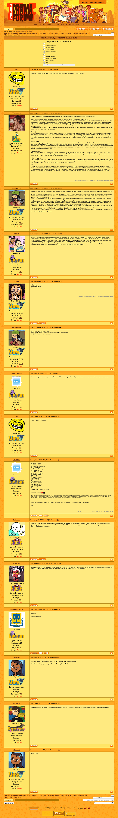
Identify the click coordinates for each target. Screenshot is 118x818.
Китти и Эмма (50, 47)
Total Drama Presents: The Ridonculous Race (55, 33)
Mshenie (18, 31)
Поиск (83, 24)
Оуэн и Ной (49, 54)
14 (59, 703)
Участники (60, 24)
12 (59, 609)
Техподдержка (59, 809)
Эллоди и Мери (50, 49)
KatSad (16, 234)
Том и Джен (49, 43)
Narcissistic (16, 113)
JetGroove (29, 31)
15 (59, 749)
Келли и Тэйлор (50, 56)
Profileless (16, 564)
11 (61, 563)
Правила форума (72, 24)
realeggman (23, 31)
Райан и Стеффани (51, 51)
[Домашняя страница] (40, 516)
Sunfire (16, 281)
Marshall (16, 657)
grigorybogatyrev (16, 609)
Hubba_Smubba (16, 373)
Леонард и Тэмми (51, 58)
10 (58, 520)
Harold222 (16, 460)
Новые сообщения (47, 24)
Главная (35, 24)
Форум (6, 33)
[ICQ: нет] (46, 653)
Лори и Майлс (50, 60)
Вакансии (66, 809)
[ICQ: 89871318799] (46, 516)
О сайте (51, 809)
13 (58, 657)
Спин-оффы (32, 33)
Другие (48, 62)
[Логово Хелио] (87, 808)
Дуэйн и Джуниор (51, 45)
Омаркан (16, 703)
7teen (16, 70)
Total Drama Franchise (18, 33)
